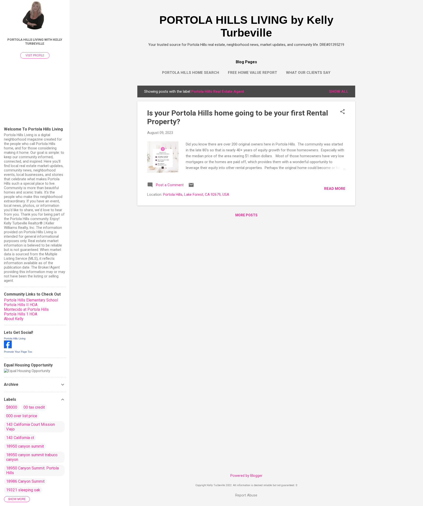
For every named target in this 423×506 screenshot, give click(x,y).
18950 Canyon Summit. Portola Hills (32, 470)
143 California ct (20, 437)
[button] (342, 112)
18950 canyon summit (25, 446)
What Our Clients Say (308, 72)
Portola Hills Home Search (190, 72)
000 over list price (21, 416)
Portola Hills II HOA (20, 304)
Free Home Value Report (252, 72)
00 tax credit (34, 407)
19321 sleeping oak (23, 490)
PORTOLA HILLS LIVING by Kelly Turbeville (246, 26)
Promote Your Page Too (18, 351)
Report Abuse (246, 495)
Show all (338, 91)
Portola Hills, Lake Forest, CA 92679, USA (196, 194)
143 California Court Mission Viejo (30, 426)
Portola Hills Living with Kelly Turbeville (34, 41)
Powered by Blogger (246, 475)
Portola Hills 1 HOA (20, 314)
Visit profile (34, 55)
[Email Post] (191, 186)
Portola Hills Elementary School (31, 300)
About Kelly (14, 318)
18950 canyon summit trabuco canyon (32, 457)
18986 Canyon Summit (25, 481)
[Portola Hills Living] (8, 347)
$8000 (11, 407)
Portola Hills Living (14, 338)
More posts (246, 215)
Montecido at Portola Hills (26, 309)
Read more (334, 188)
